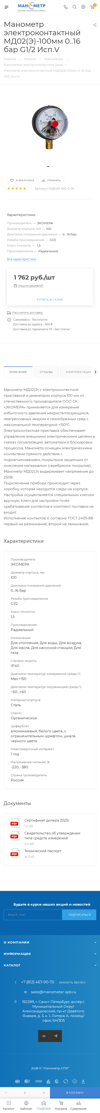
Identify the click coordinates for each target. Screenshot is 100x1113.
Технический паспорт (42, 851)
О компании (17, 942)
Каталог (12, 965)
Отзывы (46, 372)
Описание (18, 372)
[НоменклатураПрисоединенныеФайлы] (50, 127)
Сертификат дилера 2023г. (47, 820)
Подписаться (79, 914)
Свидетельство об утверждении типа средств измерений (52, 835)
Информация (17, 954)
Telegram (56, 1036)
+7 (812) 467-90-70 (37, 982)
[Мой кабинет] (83, 7)
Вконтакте (44, 1036)
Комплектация (79, 372)
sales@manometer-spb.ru (53, 992)
